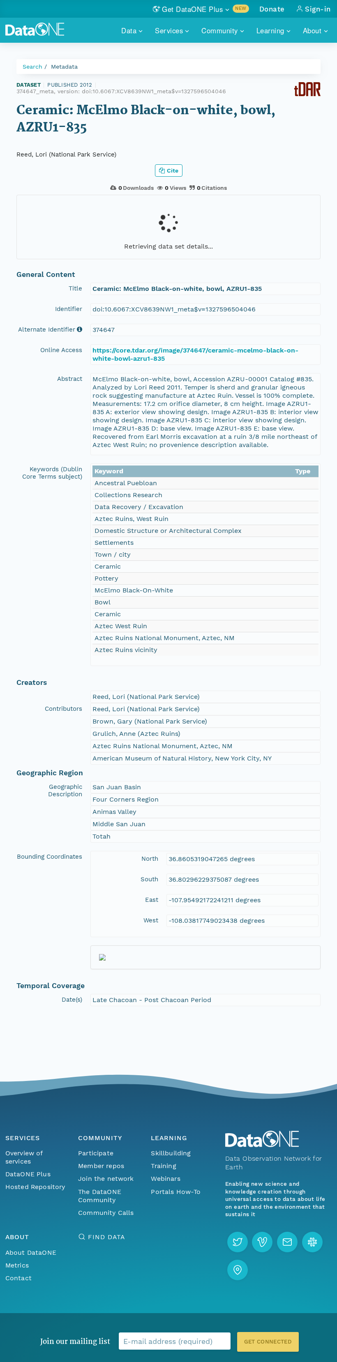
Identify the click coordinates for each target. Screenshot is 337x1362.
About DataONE (30, 1252)
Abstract (69, 379)
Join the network (106, 1178)
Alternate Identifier (46, 329)
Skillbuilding (171, 1153)
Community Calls (106, 1213)
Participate (95, 1153)
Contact (18, 1278)
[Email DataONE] (287, 1242)
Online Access (61, 350)
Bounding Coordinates (49, 856)
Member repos (101, 1166)
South (149, 879)
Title (75, 288)
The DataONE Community (99, 1196)
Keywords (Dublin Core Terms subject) (52, 473)
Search (32, 66)
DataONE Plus (28, 1174)
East (151, 899)
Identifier (68, 309)
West (150, 920)
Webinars (165, 1178)
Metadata (64, 66)
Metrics (17, 1265)
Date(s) (72, 999)
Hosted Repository (35, 1187)
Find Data (106, 1237)
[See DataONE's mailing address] (237, 1270)
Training (163, 1166)
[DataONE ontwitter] (237, 1242)
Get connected (268, 1342)
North (149, 858)
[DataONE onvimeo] (262, 1242)
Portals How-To (176, 1192)
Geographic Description (65, 790)
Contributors (63, 708)
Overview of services (24, 1157)
